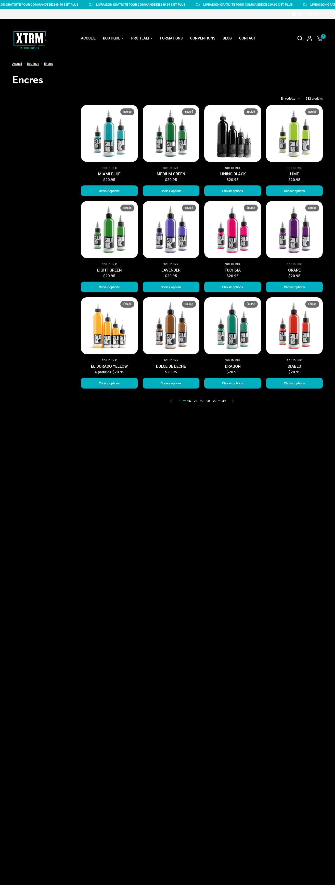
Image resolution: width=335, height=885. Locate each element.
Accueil (17, 63)
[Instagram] (300, 14)
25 (189, 401)
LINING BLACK (233, 174)
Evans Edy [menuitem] (138, 151)
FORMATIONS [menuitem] (171, 38)
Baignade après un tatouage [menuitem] (199, 88)
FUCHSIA (233, 270)
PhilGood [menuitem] (137, 133)
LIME (294, 174)
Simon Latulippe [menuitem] (143, 88)
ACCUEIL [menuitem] (88, 38)
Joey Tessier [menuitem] (140, 80)
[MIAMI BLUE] (109, 133)
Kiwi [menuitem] (133, 142)
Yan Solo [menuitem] (137, 160)
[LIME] (294, 133)
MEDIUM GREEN (171, 174)
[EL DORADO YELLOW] (109, 325)
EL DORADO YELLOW (109, 366)
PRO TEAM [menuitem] (140, 38)
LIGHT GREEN (109, 270)
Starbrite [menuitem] (183, 97)
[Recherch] (300, 38)
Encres (48, 63)
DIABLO (294, 366)
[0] (318, 38)
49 (224, 401)
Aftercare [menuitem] (184, 80)
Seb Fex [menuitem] (136, 70)
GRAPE (294, 270)
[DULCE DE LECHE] (171, 325)
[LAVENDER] (171, 229)
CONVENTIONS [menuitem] (202, 38)
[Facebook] (294, 14)
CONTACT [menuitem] (247, 38)
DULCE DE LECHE (171, 366)
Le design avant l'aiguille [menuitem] (196, 70)
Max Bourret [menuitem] (140, 124)
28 (208, 401)
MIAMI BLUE (109, 174)
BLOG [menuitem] (227, 38)
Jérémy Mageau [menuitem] (143, 62)
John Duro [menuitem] (138, 115)
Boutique (33, 63)
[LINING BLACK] (232, 133)
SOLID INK (109, 168)
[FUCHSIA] (232, 229)
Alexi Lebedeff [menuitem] (141, 97)
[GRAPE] (294, 229)
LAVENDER (170, 270)
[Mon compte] (309, 38)
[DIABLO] (294, 325)
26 (195, 401)
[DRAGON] (232, 325)
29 (214, 401)
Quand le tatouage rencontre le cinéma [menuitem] (208, 62)
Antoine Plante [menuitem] (142, 106)
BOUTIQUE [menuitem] (111, 38)
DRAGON (233, 366)
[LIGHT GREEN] (109, 229)
